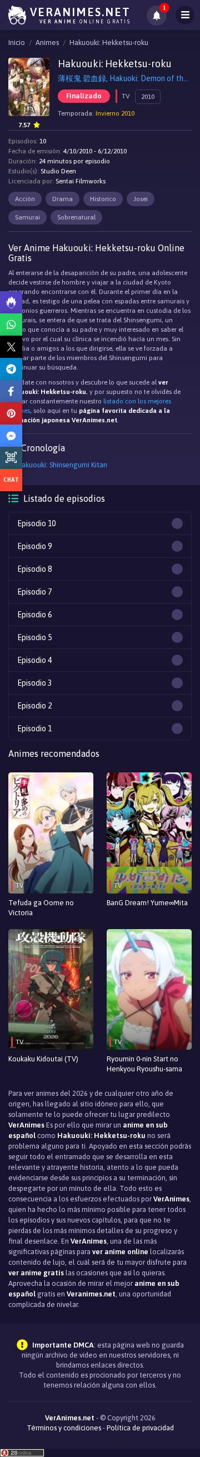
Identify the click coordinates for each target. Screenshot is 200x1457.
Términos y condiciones (64, 1428)
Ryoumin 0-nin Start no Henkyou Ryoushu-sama (144, 1064)
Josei (140, 199)
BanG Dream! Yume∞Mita (147, 903)
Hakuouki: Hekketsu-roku (108, 42)
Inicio (16, 42)
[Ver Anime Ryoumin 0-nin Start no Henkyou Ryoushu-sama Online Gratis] (149, 989)
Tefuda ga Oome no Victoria (41, 908)
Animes (47, 42)
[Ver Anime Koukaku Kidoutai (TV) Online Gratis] (50, 989)
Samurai (27, 217)
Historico (103, 199)
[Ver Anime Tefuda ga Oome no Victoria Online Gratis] (50, 833)
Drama (62, 199)
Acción (25, 199)
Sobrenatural (76, 217)
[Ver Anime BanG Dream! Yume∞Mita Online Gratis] (149, 833)
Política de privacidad (140, 1428)
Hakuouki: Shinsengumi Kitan (62, 465)
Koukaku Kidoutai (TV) (43, 1059)
